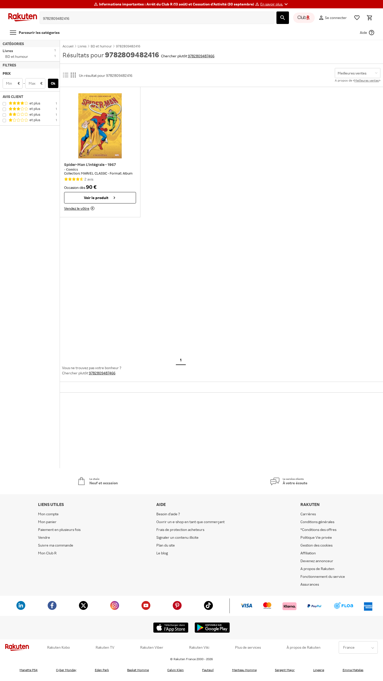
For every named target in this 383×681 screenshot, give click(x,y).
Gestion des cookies (316, 545)
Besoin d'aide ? (168, 514)
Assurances (309, 584)
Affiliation (308, 553)
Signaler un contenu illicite (177, 537)
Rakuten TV (105, 647)
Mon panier (47, 521)
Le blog (162, 553)
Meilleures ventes (366, 80)
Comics (72, 169)
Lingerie (318, 670)
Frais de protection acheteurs (180, 529)
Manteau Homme (244, 670)
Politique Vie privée (316, 537)
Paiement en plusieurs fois (59, 529)
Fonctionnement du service (322, 576)
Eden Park (102, 670)
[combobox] (153, 18)
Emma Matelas (353, 670)
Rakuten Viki (199, 647)
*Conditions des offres (318, 529)
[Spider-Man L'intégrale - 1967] (100, 125)
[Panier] (369, 18)
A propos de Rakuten (317, 568)
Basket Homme (138, 670)
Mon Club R (47, 553)
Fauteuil (208, 670)
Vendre (44, 537)
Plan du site (165, 545)
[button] (274, 4)
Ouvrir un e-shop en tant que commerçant (190, 521)
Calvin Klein (175, 670)
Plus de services (248, 647)
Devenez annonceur (316, 561)
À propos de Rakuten (303, 647)
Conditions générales (317, 521)
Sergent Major (285, 670)
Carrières (308, 514)
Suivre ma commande (55, 545)
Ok (53, 83)
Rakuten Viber (151, 647)
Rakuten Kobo (58, 647)
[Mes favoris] (357, 18)
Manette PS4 (29, 670)
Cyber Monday (66, 670)
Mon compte (48, 514)
